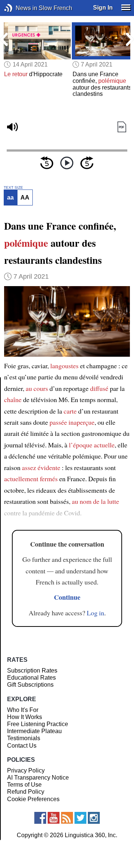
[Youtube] (54, 818)
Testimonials (23, 738)
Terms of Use (24, 784)
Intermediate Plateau (34, 731)
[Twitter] (80, 818)
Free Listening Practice (37, 724)
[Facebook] (40, 818)
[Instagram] (94, 818)
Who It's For (22, 710)
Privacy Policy (26, 770)
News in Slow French (19, 8)
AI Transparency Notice (38, 777)
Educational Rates (31, 677)
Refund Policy (25, 791)
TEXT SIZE (13, 188)
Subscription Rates (32, 670)
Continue (67, 597)
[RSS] (67, 818)
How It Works (24, 717)
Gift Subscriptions (30, 684)
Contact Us (21, 745)
